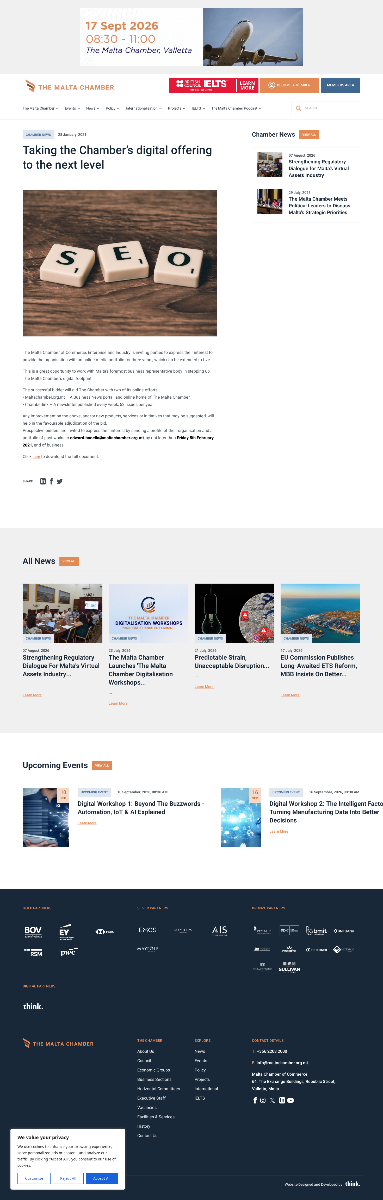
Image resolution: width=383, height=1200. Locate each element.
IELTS (196, 108)
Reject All (68, 1178)
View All (309, 134)
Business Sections (154, 1079)
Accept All (101, 1178)
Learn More (32, 695)
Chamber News (38, 134)
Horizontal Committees (158, 1089)
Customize (34, 1178)
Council (144, 1061)
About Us (145, 1051)
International (206, 1089)
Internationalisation (142, 108)
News (90, 108)
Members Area (340, 85)
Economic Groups (153, 1070)
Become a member (294, 85)
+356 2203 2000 (272, 1051)
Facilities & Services (156, 1117)
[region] (67, 1159)
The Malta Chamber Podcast (234, 108)
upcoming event (94, 792)
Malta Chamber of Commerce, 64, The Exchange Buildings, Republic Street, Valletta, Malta (293, 1081)
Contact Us (147, 1136)
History (143, 1126)
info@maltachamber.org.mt (282, 1063)
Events (70, 108)
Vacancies (147, 1108)
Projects (174, 108)
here (36, 456)
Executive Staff (151, 1098)
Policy (110, 108)
